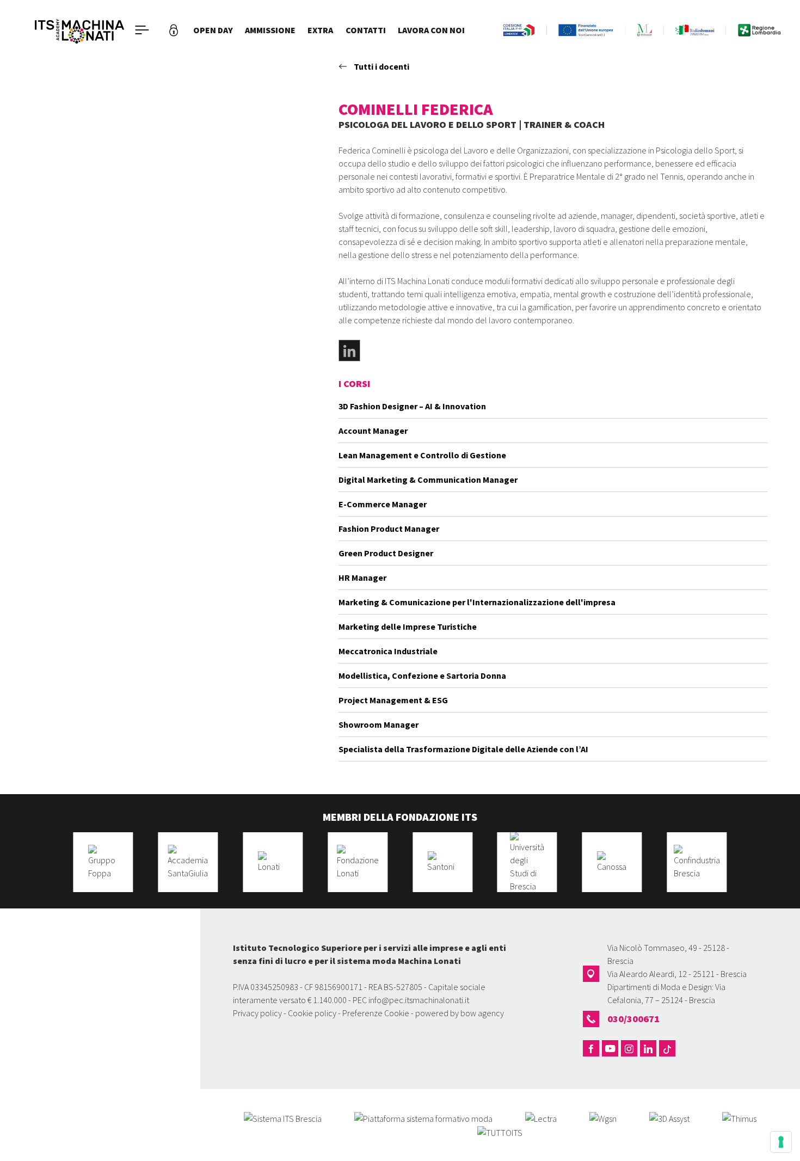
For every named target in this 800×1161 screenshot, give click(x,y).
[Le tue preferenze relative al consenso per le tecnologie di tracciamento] (781, 1142)
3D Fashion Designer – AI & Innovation (412, 406)
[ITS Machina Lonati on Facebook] (591, 1048)
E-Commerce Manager (383, 504)
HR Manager (362, 577)
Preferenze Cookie (375, 1013)
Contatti (366, 29)
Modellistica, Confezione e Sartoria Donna (422, 675)
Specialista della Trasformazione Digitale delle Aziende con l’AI (463, 749)
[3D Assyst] (669, 1117)
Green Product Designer (386, 553)
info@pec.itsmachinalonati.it (418, 999)
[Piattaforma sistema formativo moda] (423, 1117)
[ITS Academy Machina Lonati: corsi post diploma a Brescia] (79, 30)
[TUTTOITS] (500, 1131)
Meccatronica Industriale (388, 651)
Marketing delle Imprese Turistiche (408, 626)
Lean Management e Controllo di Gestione (422, 455)
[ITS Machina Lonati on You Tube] (610, 1048)
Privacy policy (257, 1013)
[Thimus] (739, 1117)
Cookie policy (312, 1013)
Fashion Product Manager (389, 528)
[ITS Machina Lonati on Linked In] (648, 1048)
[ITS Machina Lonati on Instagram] (629, 1048)
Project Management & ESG (393, 700)
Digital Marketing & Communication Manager (428, 479)
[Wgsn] (603, 1117)
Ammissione (270, 29)
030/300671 (633, 1018)
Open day (213, 29)
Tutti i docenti (381, 66)
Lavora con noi (431, 29)
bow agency (482, 1013)
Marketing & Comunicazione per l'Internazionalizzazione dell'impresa (477, 602)
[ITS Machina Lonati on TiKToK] (667, 1048)
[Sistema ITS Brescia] (282, 1117)
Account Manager (373, 430)
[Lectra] (541, 1117)
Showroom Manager (379, 724)
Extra (320, 29)
